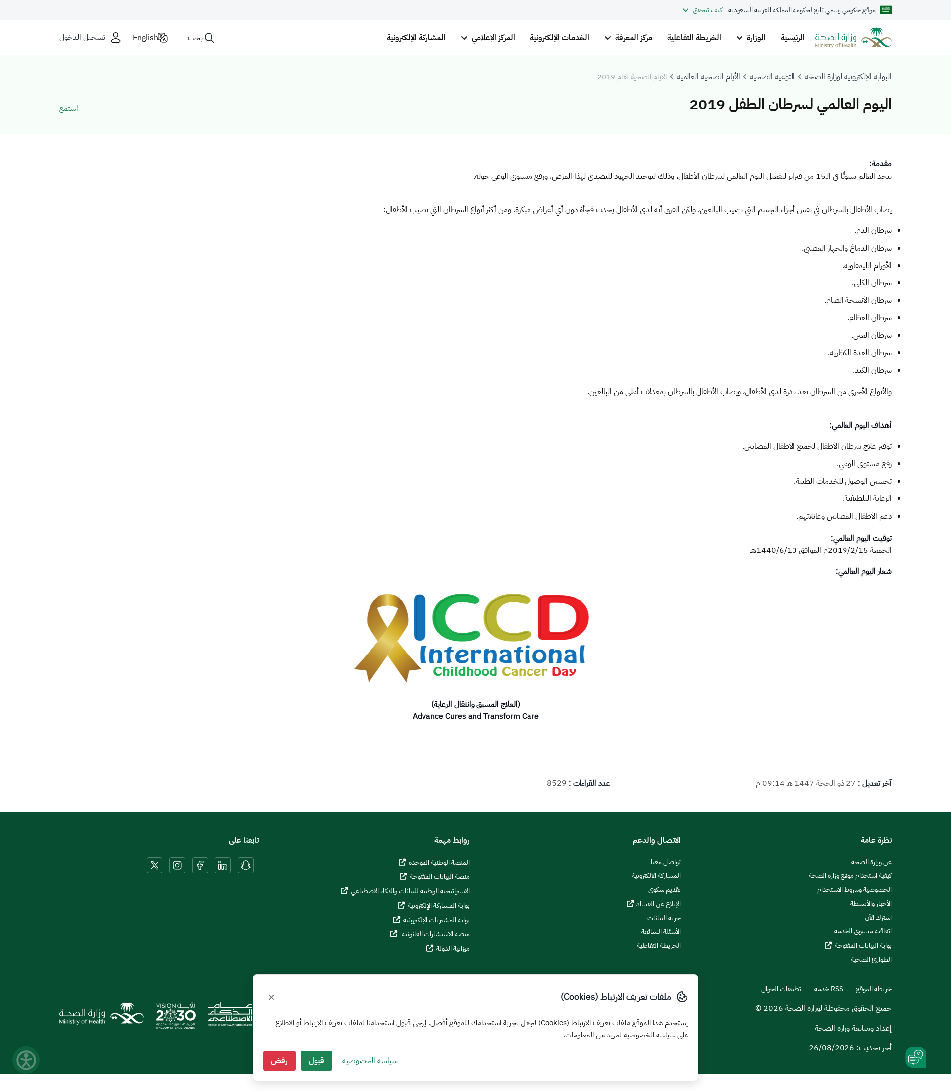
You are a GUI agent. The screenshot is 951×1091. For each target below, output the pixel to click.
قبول (316, 1061)
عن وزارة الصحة (871, 862)
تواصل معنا (666, 862)
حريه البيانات (664, 918)
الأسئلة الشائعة (661, 932)
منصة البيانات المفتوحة (440, 877)
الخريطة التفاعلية (694, 38)
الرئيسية (793, 38)
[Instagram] (177, 865)
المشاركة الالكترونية (656, 876)
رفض (279, 1061)
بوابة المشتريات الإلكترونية (436, 920)
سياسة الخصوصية (370, 1061)
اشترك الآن (878, 918)
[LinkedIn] (222, 865)
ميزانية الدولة (453, 948)
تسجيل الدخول (82, 37)
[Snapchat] (246, 865)
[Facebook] (200, 865)
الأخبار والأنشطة (871, 904)
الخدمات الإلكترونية (559, 38)
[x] (154, 865)
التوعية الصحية (772, 77)
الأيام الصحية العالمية (708, 77)
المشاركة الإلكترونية (416, 38)
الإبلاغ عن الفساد (658, 904)
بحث (195, 38)
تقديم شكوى (664, 890)
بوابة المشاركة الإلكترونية (439, 905)
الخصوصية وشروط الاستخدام (854, 890)
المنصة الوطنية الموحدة (439, 862)
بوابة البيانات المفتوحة (863, 945)
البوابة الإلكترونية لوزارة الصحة (848, 77)
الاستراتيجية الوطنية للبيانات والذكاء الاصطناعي (410, 891)
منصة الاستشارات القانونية (435, 934)
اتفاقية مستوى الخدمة (863, 931)
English (145, 38)
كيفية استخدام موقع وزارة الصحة (850, 876)
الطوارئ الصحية (871, 960)
